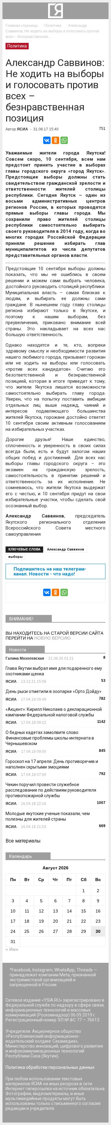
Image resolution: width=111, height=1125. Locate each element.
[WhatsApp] (64, 140)
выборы (15, 557)
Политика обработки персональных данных (50, 1067)
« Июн (12, 949)
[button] (100, 10)
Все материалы (23, 841)
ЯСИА (22, 129)
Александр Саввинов (65, 549)
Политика (17, 45)
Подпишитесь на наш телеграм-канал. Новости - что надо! (50, 571)
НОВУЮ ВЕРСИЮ (52, 638)
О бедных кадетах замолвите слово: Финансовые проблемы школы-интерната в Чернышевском (50, 738)
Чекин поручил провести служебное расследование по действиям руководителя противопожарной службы (51, 790)
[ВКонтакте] (47, 140)
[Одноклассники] (55, 140)
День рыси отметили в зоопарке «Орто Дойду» (53, 691)
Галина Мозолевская (25, 658)
